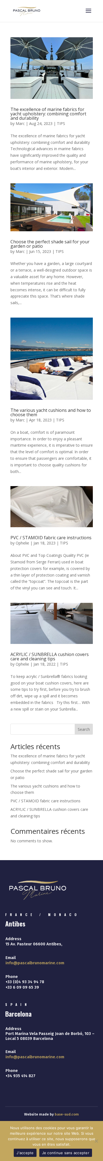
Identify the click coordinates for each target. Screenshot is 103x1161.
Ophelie (22, 543)
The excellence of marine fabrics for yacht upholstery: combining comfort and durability (48, 113)
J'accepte (25, 1153)
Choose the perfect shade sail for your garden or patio (50, 244)
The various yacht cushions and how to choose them (50, 412)
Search (84, 729)
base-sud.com (67, 1114)
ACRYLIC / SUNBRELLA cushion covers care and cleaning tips (49, 656)
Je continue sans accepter (65, 1153)
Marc (20, 123)
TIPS (61, 123)
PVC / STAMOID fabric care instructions (50, 538)
